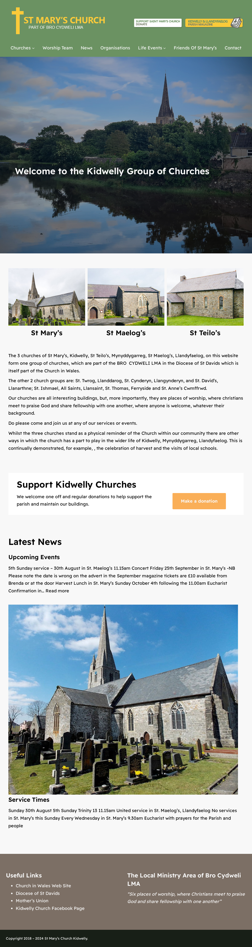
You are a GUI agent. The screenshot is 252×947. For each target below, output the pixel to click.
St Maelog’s (126, 332)
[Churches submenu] (33, 48)
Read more (57, 591)
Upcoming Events (34, 557)
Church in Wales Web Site (43, 886)
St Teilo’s (205, 332)
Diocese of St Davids (38, 893)
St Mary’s (47, 332)
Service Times (28, 799)
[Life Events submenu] (164, 48)
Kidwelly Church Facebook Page (50, 908)
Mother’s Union (32, 900)
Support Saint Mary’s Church (158, 22)
